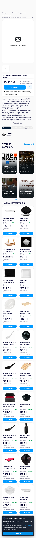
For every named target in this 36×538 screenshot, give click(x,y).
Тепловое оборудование (19, 13)
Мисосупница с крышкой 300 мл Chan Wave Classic (25, 250)
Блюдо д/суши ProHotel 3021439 (9, 467)
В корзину (14, 87)
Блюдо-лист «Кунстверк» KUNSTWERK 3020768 (23, 219)
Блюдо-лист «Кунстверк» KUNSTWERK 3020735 (7, 312)
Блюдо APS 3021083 (23, 281)
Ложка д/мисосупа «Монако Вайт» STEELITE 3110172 (9, 343)
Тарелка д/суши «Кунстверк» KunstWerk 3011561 (9, 219)
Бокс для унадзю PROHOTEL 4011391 (9, 405)
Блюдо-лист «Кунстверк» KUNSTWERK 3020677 (23, 499)
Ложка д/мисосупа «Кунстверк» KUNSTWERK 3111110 (9, 436)
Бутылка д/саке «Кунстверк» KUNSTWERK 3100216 (24, 436)
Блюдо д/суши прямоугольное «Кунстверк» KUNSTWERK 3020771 (8, 281)
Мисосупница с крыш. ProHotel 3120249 (24, 343)
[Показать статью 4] (20, 199)
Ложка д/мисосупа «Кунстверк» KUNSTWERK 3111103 (9, 374)
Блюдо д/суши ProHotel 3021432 (25, 312)
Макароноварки (6, 15)
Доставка (28, 128)
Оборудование (6, 13)
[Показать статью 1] (16, 199)
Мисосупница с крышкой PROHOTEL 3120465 (26, 468)
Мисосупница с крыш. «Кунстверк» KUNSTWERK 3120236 (8, 499)
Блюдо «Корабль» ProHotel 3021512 (9, 250)
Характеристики (17, 128)
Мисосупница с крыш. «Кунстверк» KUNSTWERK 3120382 (24, 405)
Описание (6, 128)
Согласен (18, 533)
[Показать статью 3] (19, 199)
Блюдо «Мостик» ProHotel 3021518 (25, 374)
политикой (28, 525)
